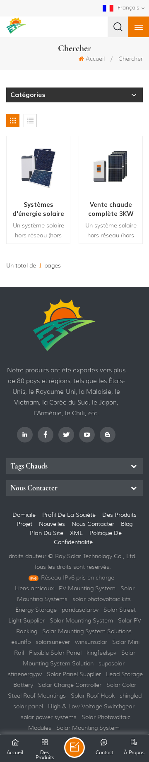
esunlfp (21, 642)
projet (24, 524)
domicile (24, 514)
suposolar (112, 663)
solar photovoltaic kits (101, 599)
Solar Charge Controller (69, 685)
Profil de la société (69, 514)
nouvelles (52, 524)
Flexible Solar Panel (55, 652)
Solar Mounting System (81, 620)
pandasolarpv (80, 609)
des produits (119, 514)
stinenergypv (25, 674)
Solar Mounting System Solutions (87, 631)
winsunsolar (91, 642)
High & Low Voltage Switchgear (91, 706)
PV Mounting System (87, 588)
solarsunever (53, 642)
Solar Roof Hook (93, 695)
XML (77, 533)
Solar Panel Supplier (74, 674)
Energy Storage (36, 609)
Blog (126, 524)
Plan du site (47, 533)
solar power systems (49, 717)
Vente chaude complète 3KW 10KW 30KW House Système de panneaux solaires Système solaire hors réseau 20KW (110, 209)
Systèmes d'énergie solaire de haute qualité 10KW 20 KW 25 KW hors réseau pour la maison (38, 209)
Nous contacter (93, 524)
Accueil (95, 58)
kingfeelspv (101, 652)
